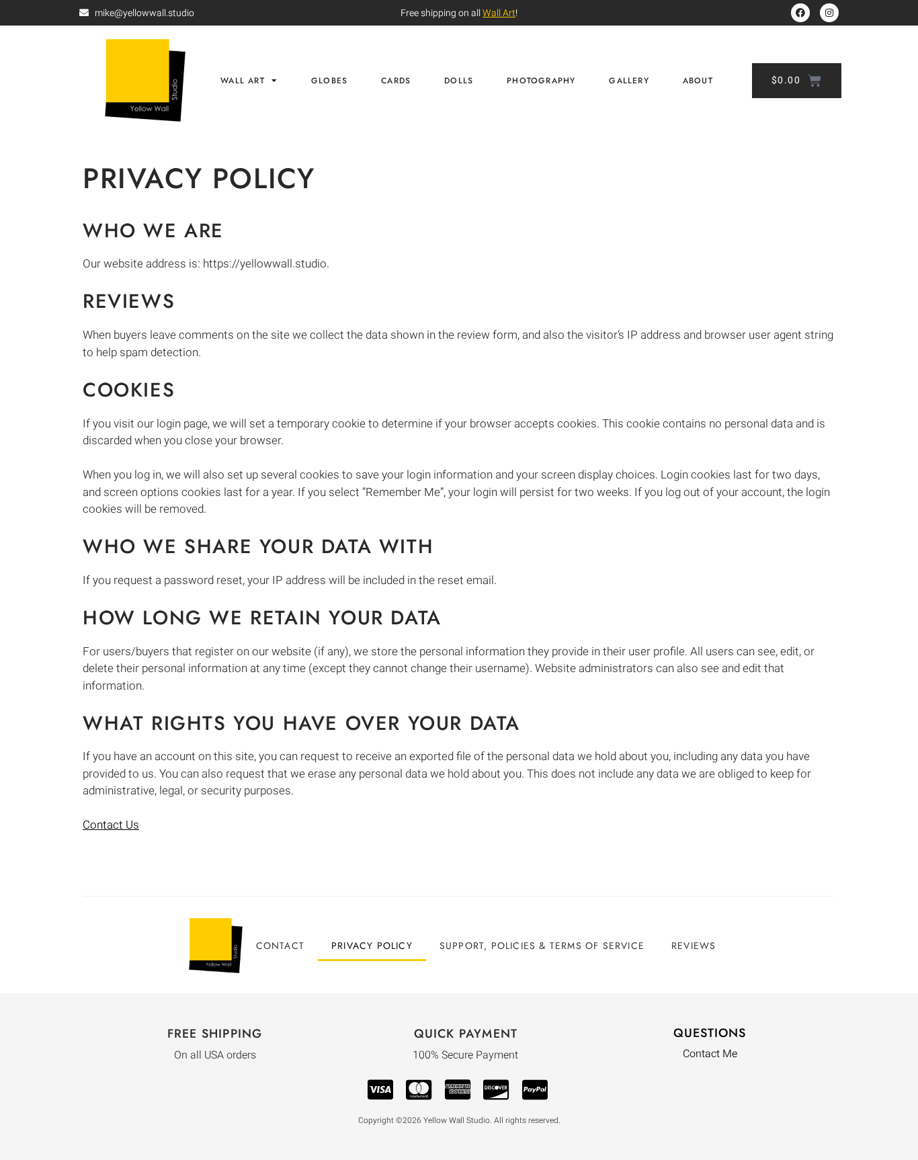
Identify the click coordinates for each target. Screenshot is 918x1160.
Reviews (693, 945)
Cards (396, 81)
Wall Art (499, 13)
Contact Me (710, 1054)
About (698, 81)
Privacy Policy (372, 945)
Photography (541, 81)
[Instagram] (829, 12)
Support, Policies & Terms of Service (542, 945)
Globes (329, 81)
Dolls (458, 81)
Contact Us (111, 825)
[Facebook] (800, 12)
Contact (280, 945)
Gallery (629, 81)
